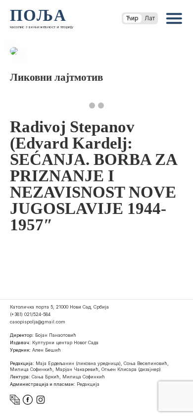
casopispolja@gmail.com (37, 321)
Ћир (132, 18)
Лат (150, 18)
